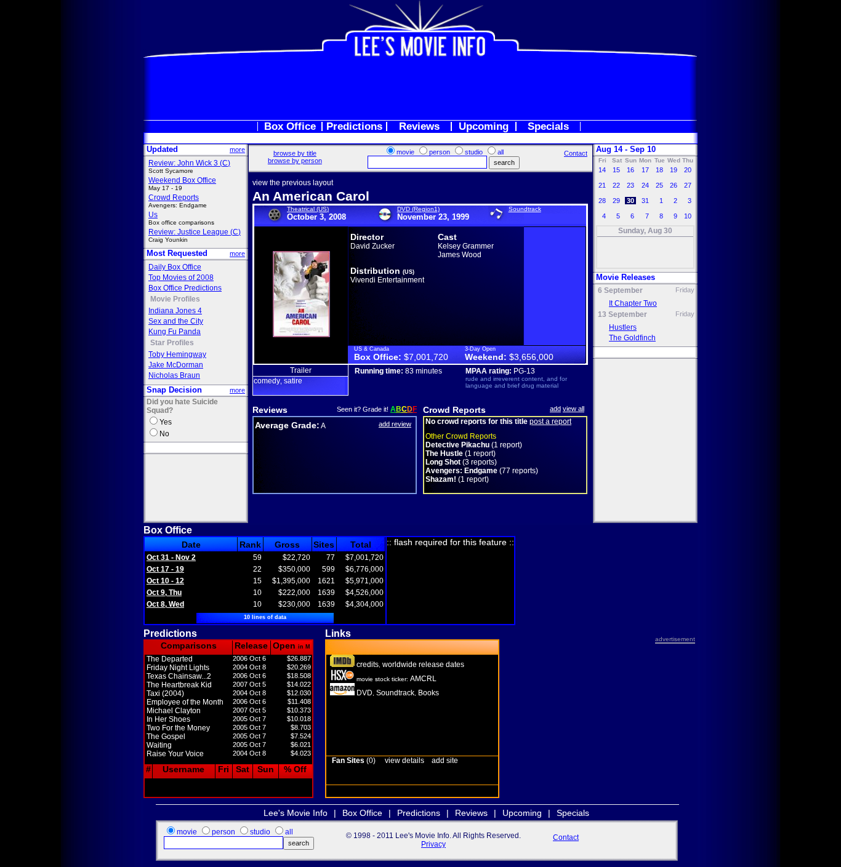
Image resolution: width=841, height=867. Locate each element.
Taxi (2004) (165, 693)
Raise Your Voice (175, 753)
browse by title (294, 153)
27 (687, 185)
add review (395, 424)
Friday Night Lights (178, 667)
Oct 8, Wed (165, 604)
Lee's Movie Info (296, 813)
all (500, 152)
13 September (622, 314)
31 (645, 200)
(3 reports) (461, 462)
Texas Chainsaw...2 (179, 676)
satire (293, 381)
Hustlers (623, 327)
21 (602, 185)
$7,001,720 (426, 357)
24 (645, 185)
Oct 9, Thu (164, 592)
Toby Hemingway (177, 354)
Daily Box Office (174, 267)
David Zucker (372, 246)
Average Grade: (287, 425)
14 (602, 170)
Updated (162, 149)
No (164, 434)
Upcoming (484, 126)
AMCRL (423, 678)
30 (630, 200)
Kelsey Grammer (466, 246)
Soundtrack (525, 209)
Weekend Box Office (182, 180)
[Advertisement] (420, 88)
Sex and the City (175, 321)
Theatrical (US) (308, 209)
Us (153, 214)
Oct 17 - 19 (165, 569)
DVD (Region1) (418, 209)
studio (474, 152)
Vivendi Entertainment (387, 280)
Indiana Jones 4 (175, 310)
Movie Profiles (175, 299)
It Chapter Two (633, 303)
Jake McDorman (175, 365)
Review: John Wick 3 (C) (189, 163)
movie (405, 152)
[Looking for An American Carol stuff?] (342, 693)
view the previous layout (292, 182)
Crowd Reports (173, 197)
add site (445, 760)
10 (687, 216)
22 (616, 185)
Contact (575, 153)
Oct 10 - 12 (165, 581)
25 (659, 185)
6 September (620, 290)
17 (645, 170)
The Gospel (166, 736)
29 (616, 200)
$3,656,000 (531, 357)
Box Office (290, 126)
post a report (550, 421)
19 (673, 170)
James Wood (459, 254)
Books (428, 693)
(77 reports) (481, 470)
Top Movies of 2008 (181, 277)
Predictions (354, 126)
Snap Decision (174, 389)
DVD (364, 693)
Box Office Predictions (185, 288)
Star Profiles (172, 342)
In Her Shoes (168, 719)
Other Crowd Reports (460, 436)
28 (602, 200)
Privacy (433, 844)
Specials (548, 126)
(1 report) (473, 445)
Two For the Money (178, 728)
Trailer (301, 370)
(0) (354, 760)
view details (404, 760)
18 (659, 170)
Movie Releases (625, 277)
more (237, 149)
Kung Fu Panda (174, 331)
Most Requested (177, 253)
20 (687, 170)
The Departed (170, 659)
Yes (165, 422)
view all (573, 408)
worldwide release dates (423, 664)
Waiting (159, 745)
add (555, 408)
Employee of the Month (185, 702)
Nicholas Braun (174, 375)
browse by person (295, 160)
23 (630, 185)
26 (673, 185)
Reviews (419, 126)
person (439, 152)
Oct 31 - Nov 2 (171, 557)
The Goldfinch (632, 338)
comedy (267, 381)
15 (616, 170)
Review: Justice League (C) (194, 232)
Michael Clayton (174, 710)
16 (630, 170)
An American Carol (310, 196)
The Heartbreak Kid (179, 685)
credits (367, 664)
